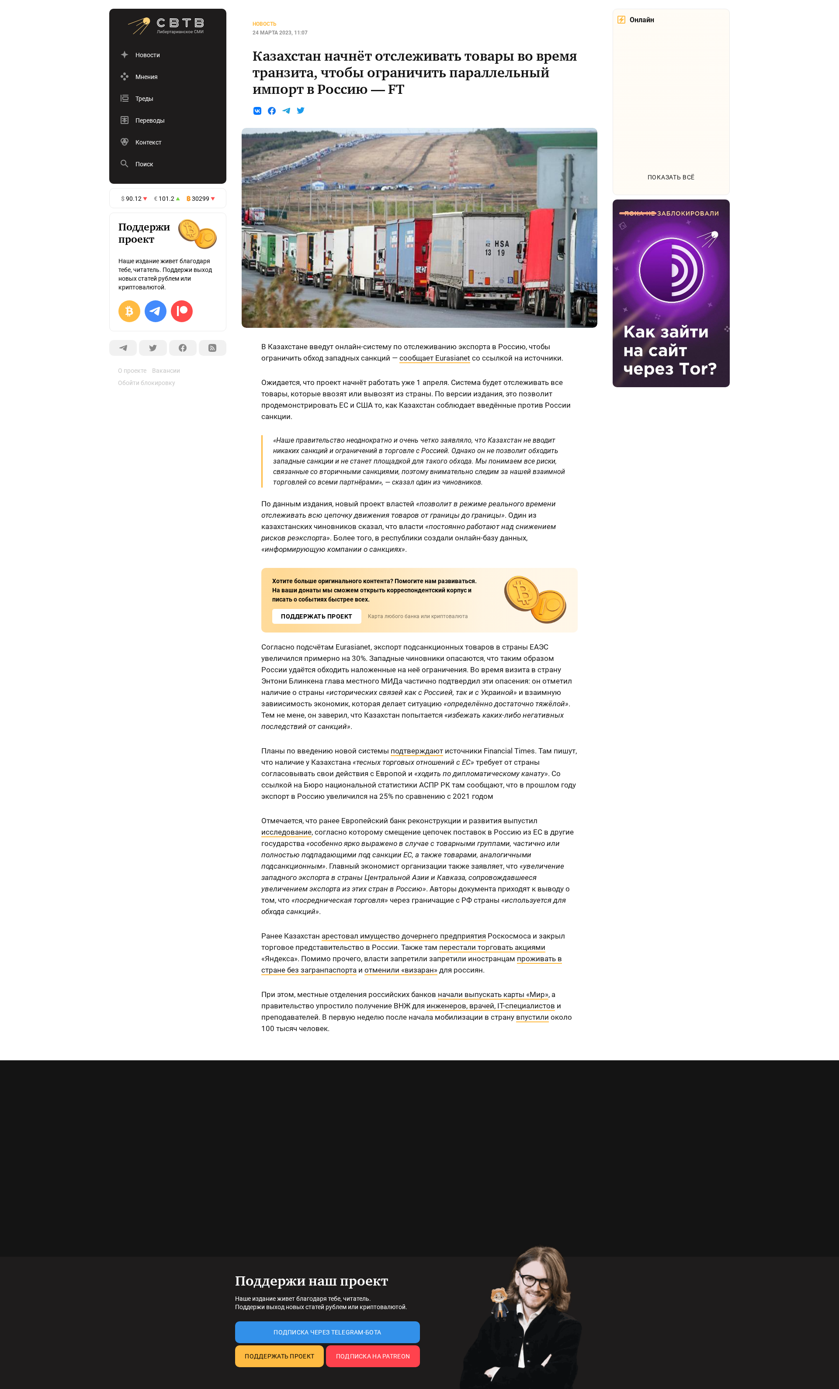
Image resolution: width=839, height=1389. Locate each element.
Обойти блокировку (146, 382)
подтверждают (417, 750)
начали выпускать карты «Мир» (493, 994)
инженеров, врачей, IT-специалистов (490, 1005)
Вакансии (166, 370)
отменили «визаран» (400, 970)
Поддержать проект (279, 1356)
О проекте (132, 370)
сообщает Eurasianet (434, 358)
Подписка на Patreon (373, 1356)
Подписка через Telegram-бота (327, 1332)
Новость (265, 24)
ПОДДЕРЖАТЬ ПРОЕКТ (317, 616)
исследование (286, 832)
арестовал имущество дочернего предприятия (404, 936)
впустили (532, 1017)
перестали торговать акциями (492, 947)
